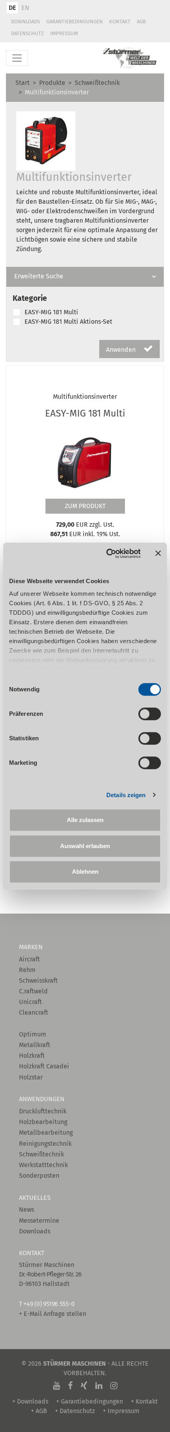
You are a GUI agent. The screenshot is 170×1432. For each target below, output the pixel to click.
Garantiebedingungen (74, 21)
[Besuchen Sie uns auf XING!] (84, 1386)
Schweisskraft (38, 980)
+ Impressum (121, 1411)
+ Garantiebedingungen (89, 1401)
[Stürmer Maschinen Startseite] (130, 57)
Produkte (52, 82)
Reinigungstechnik (45, 1143)
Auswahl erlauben (85, 846)
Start (22, 82)
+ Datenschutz (75, 1411)
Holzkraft (32, 1055)
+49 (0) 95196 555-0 (48, 1304)
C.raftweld (33, 991)
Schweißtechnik (97, 82)
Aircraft (29, 959)
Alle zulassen (85, 819)
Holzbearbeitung (43, 1122)
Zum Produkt (85, 506)
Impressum (64, 33)
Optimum (32, 1034)
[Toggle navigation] (17, 58)
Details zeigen (125, 795)
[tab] (85, 277)
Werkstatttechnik (43, 1165)
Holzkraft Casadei (44, 1066)
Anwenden (121, 349)
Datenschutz (27, 33)
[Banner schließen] (158, 553)
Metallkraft (34, 1045)
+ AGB (39, 1411)
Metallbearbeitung (46, 1132)
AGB (141, 21)
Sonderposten (39, 1175)
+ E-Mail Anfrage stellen (52, 1314)
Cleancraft (33, 1012)
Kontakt (119, 21)
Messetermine (39, 1220)
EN (25, 7)
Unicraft (30, 1002)
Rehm (27, 970)
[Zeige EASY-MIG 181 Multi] (85, 459)
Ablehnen (85, 871)
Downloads (25, 21)
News (26, 1209)
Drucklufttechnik (42, 1111)
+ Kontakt (144, 1401)
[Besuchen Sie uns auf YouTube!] (56, 1386)
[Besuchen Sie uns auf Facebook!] (70, 1386)
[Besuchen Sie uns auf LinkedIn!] (98, 1386)
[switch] (149, 714)
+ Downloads (30, 1401)
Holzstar (31, 1077)
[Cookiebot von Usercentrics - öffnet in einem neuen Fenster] (107, 553)
